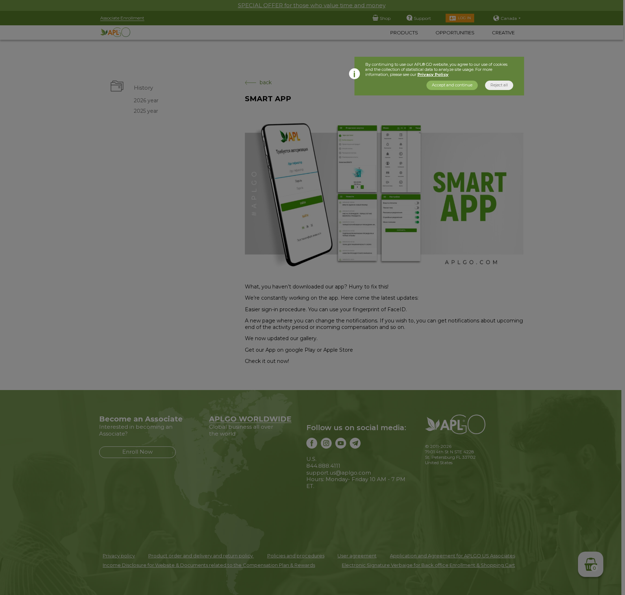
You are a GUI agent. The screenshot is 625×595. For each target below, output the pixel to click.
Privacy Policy (432, 74)
